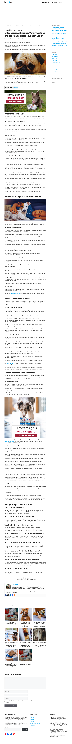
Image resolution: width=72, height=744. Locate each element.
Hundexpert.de (35, 740)
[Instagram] (12, 595)
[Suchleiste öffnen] (66, 2)
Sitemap (32, 721)
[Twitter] (8, 595)
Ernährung (54, 58)
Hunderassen (54, 2)
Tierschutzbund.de (15, 293)
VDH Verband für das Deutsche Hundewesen (32, 361)
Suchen (6, 727)
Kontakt (32, 719)
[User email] (14, 595)
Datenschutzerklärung (35, 723)
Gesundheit (54, 60)
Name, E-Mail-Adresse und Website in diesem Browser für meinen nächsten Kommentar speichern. (26, 701)
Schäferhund (55, 71)
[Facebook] (6, 595)
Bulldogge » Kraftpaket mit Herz (59, 45)
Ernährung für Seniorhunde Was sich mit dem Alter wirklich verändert (59, 38)
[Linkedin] (10, 595)
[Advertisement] (36, 13)
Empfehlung (55, 56)
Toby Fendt (8, 38)
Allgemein (54, 54)
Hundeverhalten (45, 2)
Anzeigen (16, 87)
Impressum (32, 725)
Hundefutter (55, 64)
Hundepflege (55, 66)
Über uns (61, 2)
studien (19, 159)
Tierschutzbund (10, 363)
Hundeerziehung (56, 62)
